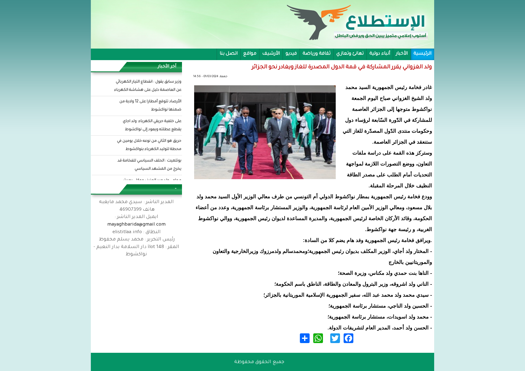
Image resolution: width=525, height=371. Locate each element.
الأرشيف (271, 53)
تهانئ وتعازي (350, 53)
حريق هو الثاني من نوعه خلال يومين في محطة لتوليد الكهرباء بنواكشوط (149, 145)
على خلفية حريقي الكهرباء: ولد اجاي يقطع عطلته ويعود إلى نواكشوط (152, 125)
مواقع (249, 53)
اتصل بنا (229, 53)
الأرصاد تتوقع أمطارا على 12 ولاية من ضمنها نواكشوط (150, 106)
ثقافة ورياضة (317, 53)
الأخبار (402, 53)
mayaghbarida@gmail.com (136, 224)
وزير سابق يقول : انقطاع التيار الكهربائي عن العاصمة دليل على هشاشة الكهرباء (147, 86)
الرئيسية (422, 53)
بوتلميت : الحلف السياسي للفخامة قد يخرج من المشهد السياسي (149, 165)
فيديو (291, 53)
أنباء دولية (379, 53)
